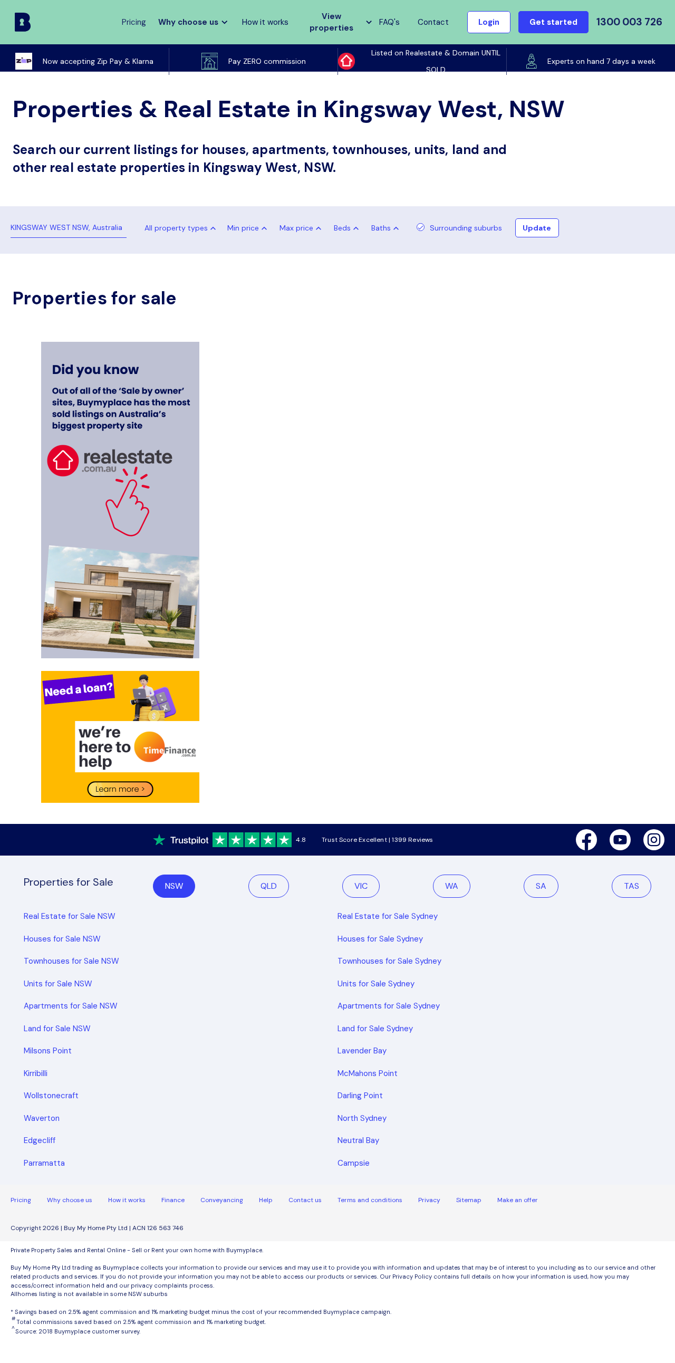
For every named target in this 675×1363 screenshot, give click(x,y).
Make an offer (517, 1200)
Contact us (305, 1200)
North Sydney (362, 1118)
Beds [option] (342, 228)
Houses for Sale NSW (62, 939)
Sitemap (468, 1200)
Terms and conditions (370, 1200)
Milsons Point (48, 1050)
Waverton (42, 1118)
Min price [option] (243, 228)
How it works (265, 22)
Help (266, 1200)
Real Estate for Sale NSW (69, 916)
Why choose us (69, 1200)
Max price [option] (296, 228)
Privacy (429, 1200)
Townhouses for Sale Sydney (389, 961)
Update (537, 228)
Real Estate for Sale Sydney (388, 916)
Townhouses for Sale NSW (71, 961)
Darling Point (360, 1095)
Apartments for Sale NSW (71, 1006)
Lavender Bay (362, 1050)
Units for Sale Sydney (376, 983)
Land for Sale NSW (57, 1028)
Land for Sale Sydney (375, 1028)
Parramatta (44, 1163)
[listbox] (249, 228)
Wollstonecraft (51, 1095)
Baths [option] (381, 228)
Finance (173, 1200)
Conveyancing (221, 1200)
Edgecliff (39, 1140)
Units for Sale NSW (58, 983)
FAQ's (389, 22)
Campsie (354, 1163)
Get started (553, 22)
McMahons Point (368, 1073)
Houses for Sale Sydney (380, 939)
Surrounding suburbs (466, 228)
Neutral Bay (358, 1140)
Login (488, 22)
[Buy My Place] (23, 22)
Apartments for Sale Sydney (389, 1006)
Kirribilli (35, 1073)
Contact (433, 22)
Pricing (21, 1200)
